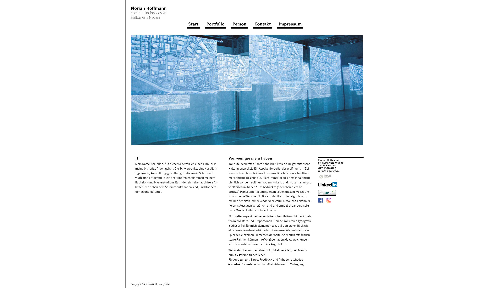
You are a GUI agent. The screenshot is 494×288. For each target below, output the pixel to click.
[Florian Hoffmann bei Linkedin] (328, 187)
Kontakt (262, 24)
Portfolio (215, 24)
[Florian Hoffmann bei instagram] (329, 201)
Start (193, 24)
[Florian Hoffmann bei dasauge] (327, 179)
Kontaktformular (242, 264)
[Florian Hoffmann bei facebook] (320, 201)
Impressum (290, 24)
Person (239, 24)
